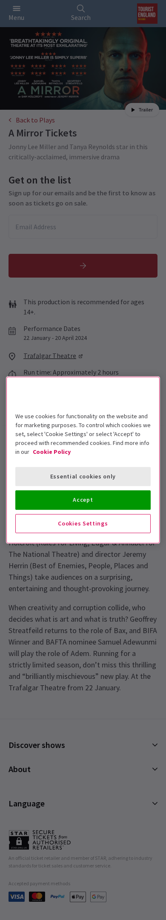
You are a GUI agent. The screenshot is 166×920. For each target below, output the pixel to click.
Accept (83, 499)
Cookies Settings (83, 523)
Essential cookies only (83, 476)
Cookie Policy (52, 452)
